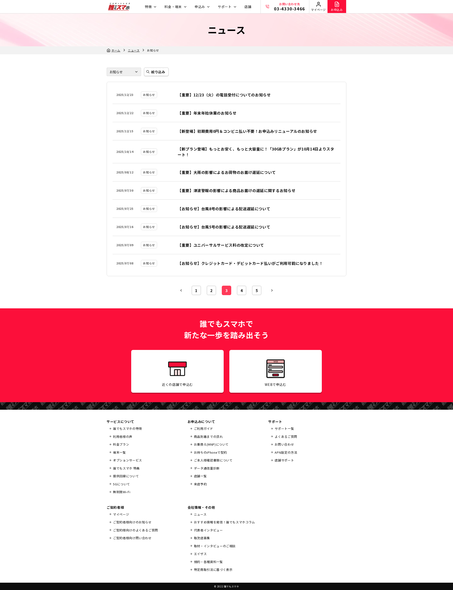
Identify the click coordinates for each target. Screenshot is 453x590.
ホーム (115, 50)
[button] (150, 6)
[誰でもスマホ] (119, 6)
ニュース (134, 50)
